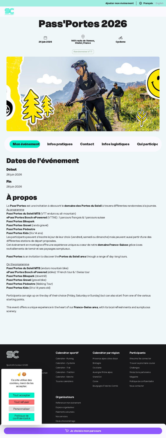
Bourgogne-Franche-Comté (105, 386)
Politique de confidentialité (142, 381)
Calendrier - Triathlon (65, 372)
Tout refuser (21, 402)
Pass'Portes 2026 (83, 23)
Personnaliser (21, 409)
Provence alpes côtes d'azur (105, 358)
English (159, 3)
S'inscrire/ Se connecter (140, 358)
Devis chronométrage (65, 421)
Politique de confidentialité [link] (21, 417)
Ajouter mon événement (120, 3)
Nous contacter (137, 386)
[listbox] (83, 144)
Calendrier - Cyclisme (65, 363)
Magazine (134, 377)
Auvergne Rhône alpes (103, 372)
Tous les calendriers (64, 381)
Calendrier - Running (65, 358)
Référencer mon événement (68, 403)
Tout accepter (21, 395)
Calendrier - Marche (64, 377)
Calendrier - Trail (63, 367)
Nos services (62, 416)
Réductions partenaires (140, 372)
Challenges (135, 367)
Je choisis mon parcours (85, 430)
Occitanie (97, 367)
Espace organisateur (65, 407)
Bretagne (97, 363)
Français (148, 3)
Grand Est (97, 377)
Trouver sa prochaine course (142, 363)
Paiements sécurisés (65, 412)
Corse (95, 381)
